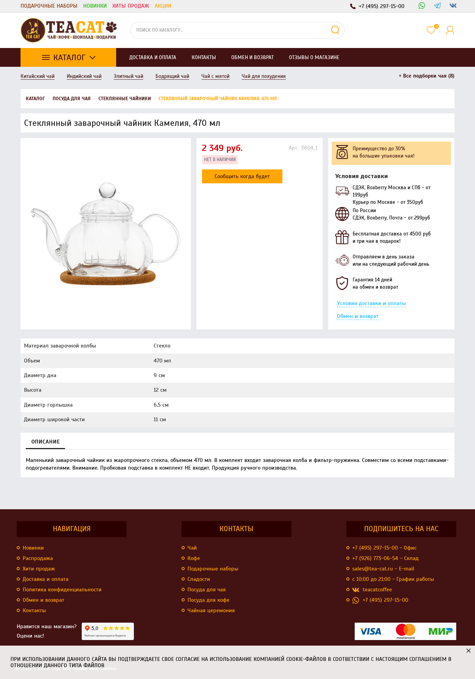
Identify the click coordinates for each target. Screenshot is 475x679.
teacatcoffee (377, 589)
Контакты (34, 610)
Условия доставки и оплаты (371, 303)
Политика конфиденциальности (62, 589)
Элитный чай (128, 76)
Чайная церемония (211, 610)
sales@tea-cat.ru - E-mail (383, 568)
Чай (192, 547)
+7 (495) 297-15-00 (385, 600)
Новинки (95, 5)
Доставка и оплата (46, 579)
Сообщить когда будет (242, 176)
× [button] (469, 650)
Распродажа (38, 558)
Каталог (69, 57)
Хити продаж (39, 568)
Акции (163, 5)
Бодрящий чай (172, 76)
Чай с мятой (215, 76)
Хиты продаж (130, 5)
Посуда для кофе (208, 600)
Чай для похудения (264, 76)
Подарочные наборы (49, 5)
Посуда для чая (206, 589)
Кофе (193, 558)
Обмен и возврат (358, 316)
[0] (431, 30)
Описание (45, 441)
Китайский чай (38, 76)
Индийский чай (84, 76)
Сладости (198, 579)
